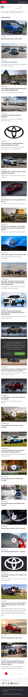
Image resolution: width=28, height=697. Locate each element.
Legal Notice (20, 689)
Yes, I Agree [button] (19, 353)
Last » (21, 673)
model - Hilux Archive (10, 12)
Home (2, 12)
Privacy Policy (5, 689)
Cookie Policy (5, 691)
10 (12, 673)
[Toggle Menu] (26, 7)
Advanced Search (18, 8)
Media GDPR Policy (13, 689)
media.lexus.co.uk (22, 2)
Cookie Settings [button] (7, 353)
